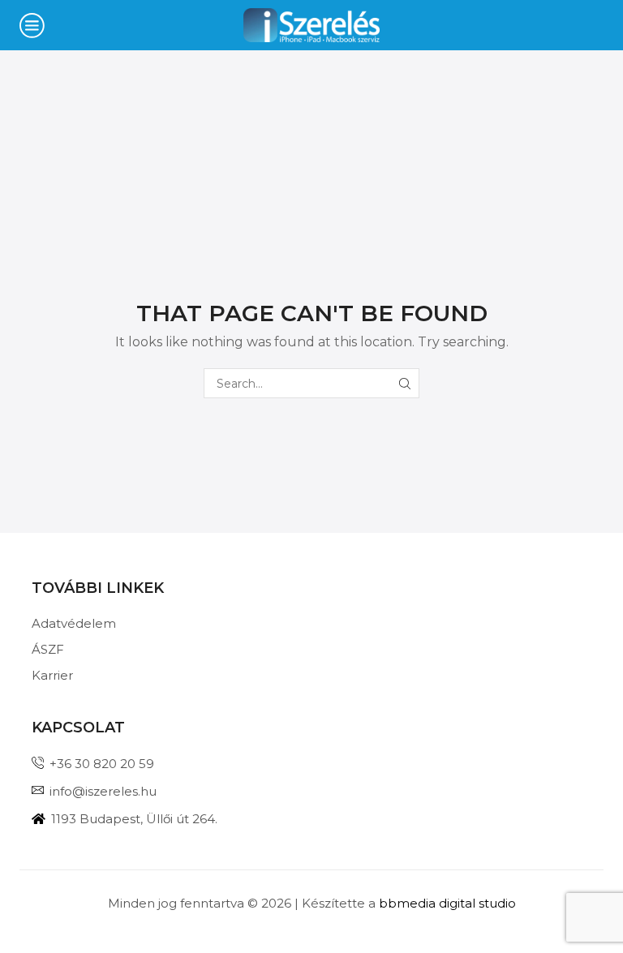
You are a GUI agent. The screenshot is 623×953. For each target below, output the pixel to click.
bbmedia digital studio (447, 903)
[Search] (404, 383)
